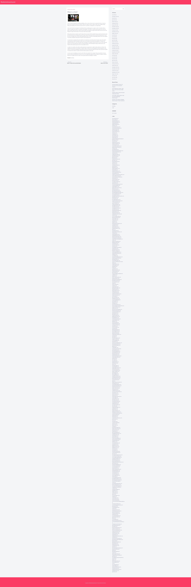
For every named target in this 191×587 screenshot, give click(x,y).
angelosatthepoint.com (116, 410)
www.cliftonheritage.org (116, 481)
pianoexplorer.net (115, 506)
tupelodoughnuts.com (116, 234)
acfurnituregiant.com (115, 130)
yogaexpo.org (114, 275)
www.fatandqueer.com (116, 466)
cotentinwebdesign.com (116, 185)
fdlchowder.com (115, 476)
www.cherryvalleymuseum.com (117, 184)
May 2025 (113, 18)
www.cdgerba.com (115, 519)
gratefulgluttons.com (115, 290)
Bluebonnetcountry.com (8, 2)
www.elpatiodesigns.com (116, 515)
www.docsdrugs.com (115, 473)
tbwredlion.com (114, 526)
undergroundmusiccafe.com (116, 569)
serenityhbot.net (115, 450)
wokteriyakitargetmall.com (116, 252)
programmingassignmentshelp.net (117, 138)
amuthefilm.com (115, 326)
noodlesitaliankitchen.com (116, 151)
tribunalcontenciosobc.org (116, 310)
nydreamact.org (114, 153)
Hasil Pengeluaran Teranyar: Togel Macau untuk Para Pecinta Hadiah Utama (118, 89)
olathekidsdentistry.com (116, 235)
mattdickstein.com (115, 444)
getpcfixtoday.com (115, 156)
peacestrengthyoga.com (116, 460)
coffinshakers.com (115, 347)
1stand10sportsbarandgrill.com (117, 238)
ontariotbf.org (114, 148)
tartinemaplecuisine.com (116, 357)
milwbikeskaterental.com (116, 377)
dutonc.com (114, 364)
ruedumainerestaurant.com (116, 334)
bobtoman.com (114, 163)
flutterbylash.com (115, 543)
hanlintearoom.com (115, 544)
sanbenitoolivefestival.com (116, 293)
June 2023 (114, 57)
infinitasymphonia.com (116, 329)
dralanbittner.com (115, 225)
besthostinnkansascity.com (116, 566)
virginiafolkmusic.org (115, 264)
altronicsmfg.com (115, 136)
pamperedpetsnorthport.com (117, 231)
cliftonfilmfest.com (115, 209)
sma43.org (114, 482)
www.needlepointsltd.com (116, 477)
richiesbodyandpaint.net (116, 122)
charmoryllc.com (115, 302)
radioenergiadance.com (116, 168)
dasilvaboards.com (115, 312)
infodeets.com (114, 125)
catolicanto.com (115, 268)
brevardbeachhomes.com (116, 199)
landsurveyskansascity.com (116, 469)
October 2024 (114, 30)
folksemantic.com (115, 219)
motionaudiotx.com (115, 562)
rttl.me (113, 563)
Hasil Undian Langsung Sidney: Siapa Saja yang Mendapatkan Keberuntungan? (118, 96)
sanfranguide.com (115, 300)
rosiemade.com (114, 232)
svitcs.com (114, 420)
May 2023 (113, 58)
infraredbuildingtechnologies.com (117, 192)
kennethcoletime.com (115, 353)
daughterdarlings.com (115, 124)
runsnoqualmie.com (115, 472)
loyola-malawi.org (115, 284)
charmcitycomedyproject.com (117, 342)
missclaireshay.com (115, 118)
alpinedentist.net (115, 167)
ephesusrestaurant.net (116, 512)
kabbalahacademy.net (115, 242)
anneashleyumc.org (115, 467)
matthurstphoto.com (115, 533)
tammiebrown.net (115, 363)
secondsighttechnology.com (116, 247)
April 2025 (114, 19)
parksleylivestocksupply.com (117, 279)
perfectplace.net (115, 272)
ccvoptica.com (114, 488)
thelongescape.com (115, 365)
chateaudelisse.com (115, 173)
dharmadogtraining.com (116, 561)
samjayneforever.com (115, 532)
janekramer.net (114, 358)
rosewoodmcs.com (115, 497)
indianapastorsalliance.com (116, 411)
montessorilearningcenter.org (117, 529)
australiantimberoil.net (116, 190)
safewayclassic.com (115, 144)
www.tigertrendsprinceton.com (117, 454)
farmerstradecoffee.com (116, 439)
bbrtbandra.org (114, 157)
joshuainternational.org (116, 451)
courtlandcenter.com (115, 402)
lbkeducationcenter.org (116, 269)
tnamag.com (114, 426)
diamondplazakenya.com (116, 525)
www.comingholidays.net (116, 299)
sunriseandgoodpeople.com (116, 384)
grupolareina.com (115, 182)
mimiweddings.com (115, 565)
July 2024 (113, 35)
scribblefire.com (114, 274)
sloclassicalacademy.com (116, 311)
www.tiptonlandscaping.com (117, 485)
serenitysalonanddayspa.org (116, 128)
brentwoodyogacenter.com (116, 484)
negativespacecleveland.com (117, 382)
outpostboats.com (115, 286)
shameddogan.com (115, 435)
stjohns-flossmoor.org (116, 388)
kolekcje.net (114, 267)
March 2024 (114, 41)
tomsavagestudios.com (116, 260)
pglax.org (113, 380)
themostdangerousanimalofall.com (118, 305)
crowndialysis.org (115, 255)
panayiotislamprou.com (116, 170)
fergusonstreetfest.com (116, 531)
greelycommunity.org (115, 333)
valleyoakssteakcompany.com (117, 413)
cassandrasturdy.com (115, 292)
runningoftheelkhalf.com (116, 458)
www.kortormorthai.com (116, 465)
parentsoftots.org (115, 436)
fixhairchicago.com (115, 415)
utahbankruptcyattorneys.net (117, 213)
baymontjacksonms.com (116, 378)
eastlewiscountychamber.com (117, 309)
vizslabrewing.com (115, 224)
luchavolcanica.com (115, 394)
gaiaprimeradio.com (115, 361)
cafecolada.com (114, 296)
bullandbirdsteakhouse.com (116, 478)
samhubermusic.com (115, 570)
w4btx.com (114, 240)
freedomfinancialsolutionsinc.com (117, 462)
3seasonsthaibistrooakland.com (117, 273)
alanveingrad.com (115, 372)
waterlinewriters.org (115, 434)
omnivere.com (114, 132)
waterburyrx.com (115, 408)
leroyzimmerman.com (115, 549)
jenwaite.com (114, 546)
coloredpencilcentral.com (116, 207)
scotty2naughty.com (115, 340)
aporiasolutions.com (115, 429)
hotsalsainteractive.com (116, 126)
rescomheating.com (115, 564)
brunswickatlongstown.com (116, 355)
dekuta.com (114, 494)
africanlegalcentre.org (116, 330)
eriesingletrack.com (115, 230)
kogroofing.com (114, 166)
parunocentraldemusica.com (117, 520)
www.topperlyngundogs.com (117, 457)
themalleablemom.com (116, 352)
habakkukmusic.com (115, 447)
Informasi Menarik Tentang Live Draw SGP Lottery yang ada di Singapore (117, 85)
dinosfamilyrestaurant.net (116, 191)
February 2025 (114, 23)
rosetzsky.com (114, 335)
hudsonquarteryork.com (116, 516)
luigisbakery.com (115, 490)
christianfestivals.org (115, 368)
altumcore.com (114, 423)
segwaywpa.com (115, 430)
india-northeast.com (115, 203)
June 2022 (114, 77)
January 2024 (114, 45)
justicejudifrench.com (115, 349)
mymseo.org (114, 558)
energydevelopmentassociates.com (118, 196)
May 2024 (113, 38)
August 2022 (114, 73)
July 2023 (113, 55)
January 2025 (114, 24)
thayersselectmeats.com (116, 428)
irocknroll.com (114, 215)
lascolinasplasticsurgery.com (117, 479)
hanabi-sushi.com (115, 491)
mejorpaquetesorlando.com (116, 237)
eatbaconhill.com (115, 137)
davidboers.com (114, 441)
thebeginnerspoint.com (116, 298)
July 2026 (113, 14)
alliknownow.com (115, 308)
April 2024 (114, 40)
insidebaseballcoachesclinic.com (117, 535)
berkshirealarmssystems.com (117, 223)
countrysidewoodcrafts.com (117, 145)
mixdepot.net (114, 496)
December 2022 (115, 67)
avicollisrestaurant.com (116, 404)
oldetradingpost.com (115, 186)
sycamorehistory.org (115, 498)
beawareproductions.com (116, 343)
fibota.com (114, 518)
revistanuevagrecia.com (116, 337)
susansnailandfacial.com (116, 452)
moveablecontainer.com (116, 181)
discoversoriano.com (115, 297)
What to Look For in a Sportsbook (74, 62)
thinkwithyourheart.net (116, 212)
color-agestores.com (115, 281)
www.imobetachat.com (116, 442)
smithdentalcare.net (115, 568)
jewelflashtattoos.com (116, 155)
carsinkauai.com (114, 537)
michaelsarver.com (115, 248)
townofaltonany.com (115, 379)
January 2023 (114, 65)
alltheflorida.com (115, 534)
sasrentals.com (114, 246)
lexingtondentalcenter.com (116, 253)
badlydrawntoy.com (115, 445)
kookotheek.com (115, 169)
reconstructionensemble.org (117, 391)
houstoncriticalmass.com (116, 304)
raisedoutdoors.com (115, 211)
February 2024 (114, 43)
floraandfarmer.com (115, 197)
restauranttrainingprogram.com (117, 256)
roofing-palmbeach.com (116, 204)
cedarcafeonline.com (115, 129)
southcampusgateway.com (116, 172)
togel (113, 107)
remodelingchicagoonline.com (117, 483)
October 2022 (114, 70)
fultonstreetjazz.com (115, 179)
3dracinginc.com (114, 303)
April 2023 (114, 60)
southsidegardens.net (115, 507)
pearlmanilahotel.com (116, 161)
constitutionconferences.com (117, 417)
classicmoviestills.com (116, 295)
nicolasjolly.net (114, 328)
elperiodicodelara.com (115, 120)
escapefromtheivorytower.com (117, 200)
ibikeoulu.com (114, 346)
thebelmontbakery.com (116, 143)
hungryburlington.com (115, 354)
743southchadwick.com (116, 201)
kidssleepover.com (115, 139)
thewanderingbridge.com (116, 351)
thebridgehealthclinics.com (116, 433)
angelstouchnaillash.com (116, 241)
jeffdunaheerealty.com (116, 459)
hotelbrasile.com (115, 178)
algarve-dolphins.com (115, 371)
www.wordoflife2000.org (116, 216)
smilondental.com (115, 243)
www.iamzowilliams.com (116, 503)
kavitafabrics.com (115, 392)
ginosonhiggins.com (115, 373)
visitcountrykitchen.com (116, 370)
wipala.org (114, 283)
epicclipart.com (114, 160)
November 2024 (115, 28)
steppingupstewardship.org (116, 487)
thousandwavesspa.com (116, 401)
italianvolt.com (114, 222)
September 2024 (115, 31)
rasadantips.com (115, 133)
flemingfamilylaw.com (116, 551)
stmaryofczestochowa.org (116, 348)
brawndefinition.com (115, 317)
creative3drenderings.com (116, 438)
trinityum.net (114, 508)
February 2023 (114, 63)
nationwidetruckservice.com (116, 396)
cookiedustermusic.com (116, 390)
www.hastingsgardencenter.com (117, 504)
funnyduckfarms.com (115, 545)
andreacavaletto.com (115, 278)
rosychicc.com (114, 285)
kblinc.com (114, 229)
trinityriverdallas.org (115, 271)
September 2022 (115, 72)
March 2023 (114, 62)
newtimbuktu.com (115, 135)
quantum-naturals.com (116, 528)
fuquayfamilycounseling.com (117, 555)
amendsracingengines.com (116, 464)
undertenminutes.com (115, 131)
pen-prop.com (114, 453)
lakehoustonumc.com (115, 446)
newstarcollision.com (115, 244)
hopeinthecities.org (115, 289)
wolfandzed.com (115, 493)
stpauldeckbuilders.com (116, 470)
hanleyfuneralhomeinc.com (116, 236)
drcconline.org (114, 405)
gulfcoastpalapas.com (116, 432)
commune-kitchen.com (116, 324)
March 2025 (114, 21)
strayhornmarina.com (115, 315)
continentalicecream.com (116, 318)
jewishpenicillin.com (115, 259)
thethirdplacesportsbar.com (116, 510)
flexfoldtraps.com (115, 463)
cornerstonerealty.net (115, 500)
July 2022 (113, 75)
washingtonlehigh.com (116, 489)
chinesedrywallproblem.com (116, 385)
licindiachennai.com (115, 123)
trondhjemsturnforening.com (117, 524)
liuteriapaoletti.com (115, 383)
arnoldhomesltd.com (115, 206)
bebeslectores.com (115, 188)
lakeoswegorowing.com (116, 553)
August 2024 (114, 33)
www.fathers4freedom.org (116, 456)
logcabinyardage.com (115, 440)
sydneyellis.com (114, 254)
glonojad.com (114, 336)
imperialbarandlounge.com (116, 210)
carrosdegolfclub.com (115, 194)
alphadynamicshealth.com (116, 541)
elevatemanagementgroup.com (117, 547)
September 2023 (115, 51)
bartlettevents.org (115, 180)
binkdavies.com (114, 321)
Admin (74, 9)
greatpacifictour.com (115, 398)
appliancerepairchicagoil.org (116, 147)
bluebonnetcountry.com (116, 159)
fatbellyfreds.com (115, 514)
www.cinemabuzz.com (116, 495)
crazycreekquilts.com (115, 320)
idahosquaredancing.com (116, 217)
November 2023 (115, 48)
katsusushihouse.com (115, 331)
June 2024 (114, 36)
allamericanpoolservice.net (116, 258)
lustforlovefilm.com (115, 327)
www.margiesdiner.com (116, 475)
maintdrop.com (114, 162)
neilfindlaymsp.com (115, 403)
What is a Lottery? (104, 62)
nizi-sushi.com (114, 359)
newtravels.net (114, 141)
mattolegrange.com (115, 366)
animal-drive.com (115, 425)
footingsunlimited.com (116, 471)
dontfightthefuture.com (116, 205)
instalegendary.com (115, 149)
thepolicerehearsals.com (116, 306)
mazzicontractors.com (116, 509)
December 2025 (115, 16)
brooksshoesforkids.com (116, 427)
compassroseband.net (115, 422)
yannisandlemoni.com (115, 227)
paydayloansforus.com (116, 142)
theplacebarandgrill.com (116, 407)
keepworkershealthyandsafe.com (117, 150)
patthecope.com (115, 419)
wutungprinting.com (115, 374)
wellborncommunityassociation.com (118, 174)
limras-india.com (115, 119)
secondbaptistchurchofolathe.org (117, 557)
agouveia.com (114, 556)
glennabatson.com (115, 314)
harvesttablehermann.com (116, 193)
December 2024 (115, 26)
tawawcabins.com (115, 218)
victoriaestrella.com (115, 399)
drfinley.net (114, 550)
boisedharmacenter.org (116, 280)
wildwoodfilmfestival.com (116, 175)
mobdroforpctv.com (115, 291)
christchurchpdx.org (115, 322)
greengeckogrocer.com (116, 249)
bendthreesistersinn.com (116, 386)
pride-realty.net (114, 540)
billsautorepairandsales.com (117, 527)
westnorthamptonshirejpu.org (117, 176)
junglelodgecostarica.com (116, 367)
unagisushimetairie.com (116, 154)
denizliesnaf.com (115, 416)
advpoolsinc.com (115, 409)
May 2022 (113, 79)
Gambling (72, 57)
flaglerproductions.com (116, 316)
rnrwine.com (114, 552)
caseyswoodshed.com (115, 414)
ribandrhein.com (114, 266)
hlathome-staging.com (116, 250)
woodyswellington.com (116, 513)
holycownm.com (115, 395)
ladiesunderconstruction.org (116, 187)
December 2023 (115, 46)
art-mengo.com (114, 360)
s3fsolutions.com (115, 198)
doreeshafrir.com (115, 341)
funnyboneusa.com (115, 389)
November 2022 (115, 68)
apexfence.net (114, 571)
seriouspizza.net (115, 421)
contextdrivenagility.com (116, 345)
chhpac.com (114, 559)
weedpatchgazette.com (116, 228)
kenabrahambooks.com (116, 323)
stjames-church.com (115, 339)
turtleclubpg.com (115, 397)
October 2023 (114, 50)
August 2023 (114, 53)
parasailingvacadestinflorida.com (117, 539)
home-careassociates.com (116, 277)
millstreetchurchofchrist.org (117, 538)
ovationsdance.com (115, 265)
